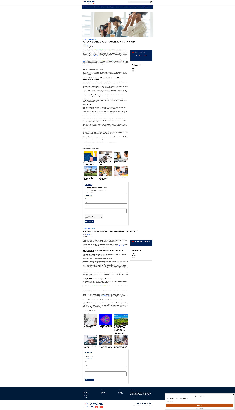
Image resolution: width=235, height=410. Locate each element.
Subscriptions (104, 393)
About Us (120, 392)
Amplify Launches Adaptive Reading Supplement (103, 178)
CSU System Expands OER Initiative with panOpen (89, 178)
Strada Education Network (121, 245)
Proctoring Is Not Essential (120, 177)
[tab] (136, 55)
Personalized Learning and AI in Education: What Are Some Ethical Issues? (105, 327)
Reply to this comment (91, 192)
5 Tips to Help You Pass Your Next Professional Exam (105, 163)
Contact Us (120, 393)
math (110, 50)
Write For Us (144, 7)
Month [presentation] (140, 55)
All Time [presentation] (146, 55)
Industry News (127, 7)
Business (85, 392)
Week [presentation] (136, 55)
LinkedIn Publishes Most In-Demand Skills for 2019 (105, 346)
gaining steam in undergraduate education (103, 49)
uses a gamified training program (99, 285)
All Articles (86, 7)
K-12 (94, 7)
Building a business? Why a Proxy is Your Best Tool (120, 346)
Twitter (133, 68)
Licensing (103, 392)
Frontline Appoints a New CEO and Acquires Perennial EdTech (90, 327)
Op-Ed (136, 7)
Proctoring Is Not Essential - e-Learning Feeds (96, 187)
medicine (101, 50)
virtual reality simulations (105, 295)
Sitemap (85, 397)
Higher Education (92, 39)
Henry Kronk (88, 45)
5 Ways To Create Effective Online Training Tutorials (120, 162)
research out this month (96, 55)
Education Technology (113, 7)
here (91, 145)
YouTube (133, 71)
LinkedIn (133, 70)
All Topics (85, 395)
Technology (86, 393)
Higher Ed (101, 7)
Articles (84, 39)
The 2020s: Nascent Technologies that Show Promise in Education (89, 163)
